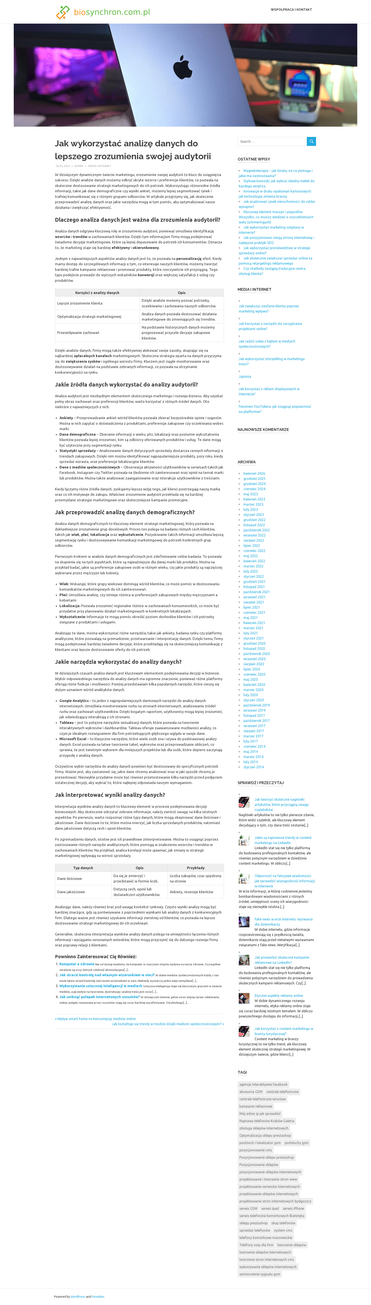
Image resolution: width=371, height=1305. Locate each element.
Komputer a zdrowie (76, 964)
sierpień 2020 (253, 664)
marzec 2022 (253, 566)
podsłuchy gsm (297, 1143)
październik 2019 (256, 705)
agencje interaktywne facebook (263, 1084)
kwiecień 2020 (254, 685)
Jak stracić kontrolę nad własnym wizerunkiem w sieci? (107, 975)
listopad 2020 (254, 648)
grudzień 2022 (254, 520)
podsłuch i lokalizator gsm (260, 1143)
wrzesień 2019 (254, 710)
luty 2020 (250, 695)
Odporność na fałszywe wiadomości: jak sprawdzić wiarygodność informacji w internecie (285, 881)
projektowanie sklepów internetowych (268, 1194)
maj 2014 (250, 751)
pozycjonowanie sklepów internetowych (270, 1172)
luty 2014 (250, 762)
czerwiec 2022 (254, 551)
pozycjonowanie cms (255, 1150)
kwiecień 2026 (254, 473)
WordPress (78, 1296)
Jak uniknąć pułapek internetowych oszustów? (99, 997)
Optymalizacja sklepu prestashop (265, 1135)
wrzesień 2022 (254, 535)
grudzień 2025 (254, 478)
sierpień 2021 (253, 602)
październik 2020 (256, 654)
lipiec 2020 (251, 669)
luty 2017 (250, 741)
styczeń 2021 (253, 638)
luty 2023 (250, 509)
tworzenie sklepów (291, 1245)
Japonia (245, 376)
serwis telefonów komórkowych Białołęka (271, 1216)
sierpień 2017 (253, 731)
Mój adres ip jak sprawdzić (260, 1114)
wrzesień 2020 (254, 659)
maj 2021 (250, 618)
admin (79, 165)
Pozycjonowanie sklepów (258, 1165)
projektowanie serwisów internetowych (269, 1186)
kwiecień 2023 (254, 499)
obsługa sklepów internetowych (264, 1128)
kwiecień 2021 (254, 623)
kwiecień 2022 (254, 561)
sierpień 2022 (253, 540)
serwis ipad (270, 1208)
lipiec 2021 (251, 607)
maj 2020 (250, 679)
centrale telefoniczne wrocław (262, 1099)
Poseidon (98, 1296)
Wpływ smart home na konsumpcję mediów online (96, 1019)
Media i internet (99, 165)
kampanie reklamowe (255, 1106)
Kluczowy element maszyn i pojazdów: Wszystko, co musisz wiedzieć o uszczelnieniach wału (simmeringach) (276, 217)
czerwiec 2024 (254, 489)
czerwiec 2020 (254, 674)
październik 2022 (256, 530)
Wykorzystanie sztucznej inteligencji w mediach (100, 986)
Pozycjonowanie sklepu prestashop (266, 1157)
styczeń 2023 (253, 515)
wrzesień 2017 (254, 726)
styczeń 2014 (253, 767)
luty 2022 (250, 571)
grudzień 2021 (254, 582)
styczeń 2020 (253, 700)
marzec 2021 (253, 628)
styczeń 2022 (253, 576)
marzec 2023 (253, 504)
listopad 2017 (254, 715)
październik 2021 (256, 592)
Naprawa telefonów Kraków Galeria (266, 1121)
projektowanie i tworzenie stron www (268, 1179)
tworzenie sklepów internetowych (265, 1252)
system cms (283, 1230)
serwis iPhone (293, 1208)
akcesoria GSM (251, 1092)
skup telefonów (283, 1223)
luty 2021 (250, 633)
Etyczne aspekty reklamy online (279, 995)
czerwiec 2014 (254, 746)
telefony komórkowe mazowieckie (265, 1238)
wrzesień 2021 (254, 597)
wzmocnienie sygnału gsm (259, 1274)
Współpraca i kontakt (291, 10)
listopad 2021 (254, 587)
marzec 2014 (253, 757)
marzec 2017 (253, 736)
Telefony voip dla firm (256, 1245)
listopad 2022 (254, 525)
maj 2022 (250, 556)
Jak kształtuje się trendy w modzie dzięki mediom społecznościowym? (166, 1024)
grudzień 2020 (254, 643)
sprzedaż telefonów (254, 1230)
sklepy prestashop (253, 1223)
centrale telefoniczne (282, 1092)
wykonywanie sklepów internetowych (268, 1267)
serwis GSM (248, 1208)
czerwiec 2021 (254, 612)
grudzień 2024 (254, 484)
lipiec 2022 (251, 545)
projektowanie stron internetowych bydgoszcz (275, 1201)
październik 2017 (256, 721)
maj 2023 (250, 494)
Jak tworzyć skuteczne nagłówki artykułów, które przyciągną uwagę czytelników (282, 804)
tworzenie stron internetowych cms (266, 1259)
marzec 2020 (253, 690)
